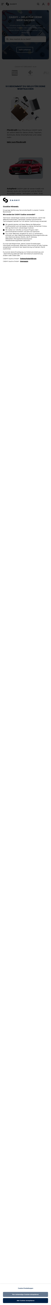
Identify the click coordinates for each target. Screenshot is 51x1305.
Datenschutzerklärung (28, 259)
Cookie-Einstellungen (25, 1288)
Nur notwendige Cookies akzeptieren (25, 1294)
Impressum (24, 261)
